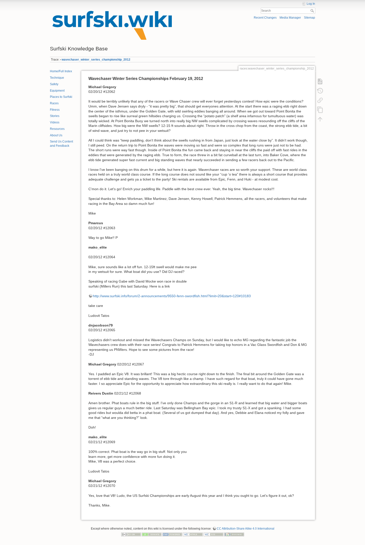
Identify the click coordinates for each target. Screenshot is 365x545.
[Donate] (152, 534)
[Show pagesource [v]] (320, 81)
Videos (54, 122)
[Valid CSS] (213, 534)
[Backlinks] (320, 100)
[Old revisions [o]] (320, 90)
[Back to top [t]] (320, 119)
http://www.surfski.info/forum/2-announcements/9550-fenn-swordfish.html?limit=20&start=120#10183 (172, 296)
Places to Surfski (61, 97)
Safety (54, 84)
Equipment (57, 90)
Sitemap (309, 17)
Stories (54, 116)
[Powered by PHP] (172, 534)
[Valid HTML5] (193, 534)
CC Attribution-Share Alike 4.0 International (245, 528)
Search (312, 10)
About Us (56, 135)
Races (54, 103)
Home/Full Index (61, 71)
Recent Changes (265, 17)
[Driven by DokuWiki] (234, 534)
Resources (57, 129)
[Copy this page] (320, 109)
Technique (57, 77)
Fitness (55, 109)
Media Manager (290, 17)
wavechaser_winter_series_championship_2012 (96, 59)
